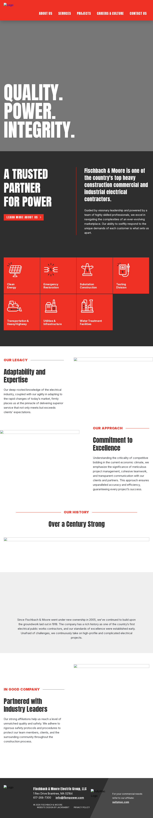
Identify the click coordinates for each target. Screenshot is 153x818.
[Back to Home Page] (8, 12)
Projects (84, 13)
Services (64, 13)
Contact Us (138, 13)
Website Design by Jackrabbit (53, 807)
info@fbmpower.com (70, 797)
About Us (45, 13)
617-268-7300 (42, 797)
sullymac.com (120, 802)
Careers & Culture (110, 13)
